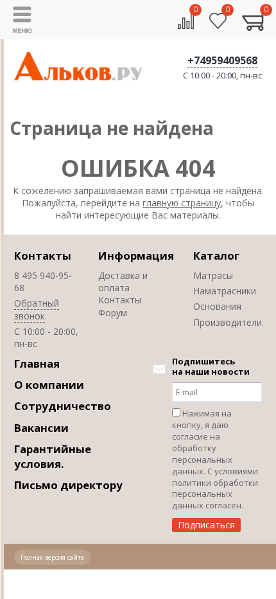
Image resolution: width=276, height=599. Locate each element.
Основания (217, 306)
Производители (227, 322)
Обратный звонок (36, 309)
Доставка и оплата (123, 281)
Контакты (42, 255)
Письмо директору (68, 485)
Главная (37, 363)
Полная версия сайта (52, 557)
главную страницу (181, 203)
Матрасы (213, 275)
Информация (136, 255)
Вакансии (41, 427)
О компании (49, 384)
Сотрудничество (62, 405)
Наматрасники (224, 291)
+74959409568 (222, 60)
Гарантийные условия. (52, 456)
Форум (112, 313)
